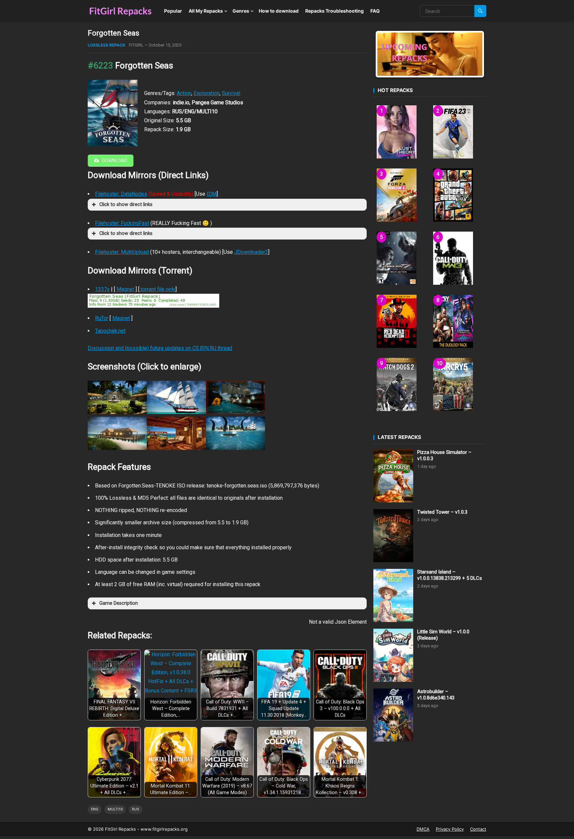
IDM (212, 194)
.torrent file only (157, 289)
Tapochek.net (110, 331)
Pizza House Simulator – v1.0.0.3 (444, 455)
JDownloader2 (251, 252)
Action (184, 93)
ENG (94, 809)
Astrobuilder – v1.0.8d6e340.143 (435, 694)
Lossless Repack (106, 45)
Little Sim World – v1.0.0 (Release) (443, 635)
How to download (279, 11)
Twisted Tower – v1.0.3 (442, 512)
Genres (241, 11)
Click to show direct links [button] (125, 204)
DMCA (423, 829)
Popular (173, 11)
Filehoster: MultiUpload (122, 252)
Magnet (125, 289)
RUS (135, 809)
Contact (478, 829)
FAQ (375, 11)
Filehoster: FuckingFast (122, 223)
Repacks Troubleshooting (334, 11)
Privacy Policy (450, 829)
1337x (102, 289)
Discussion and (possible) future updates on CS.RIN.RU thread (160, 348)
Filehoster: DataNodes (121, 194)
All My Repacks (206, 11)
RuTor (101, 318)
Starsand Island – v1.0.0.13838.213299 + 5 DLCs (449, 575)
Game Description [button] (118, 603)
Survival (231, 93)
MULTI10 (115, 809)
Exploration (207, 93)
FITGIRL (136, 45)
